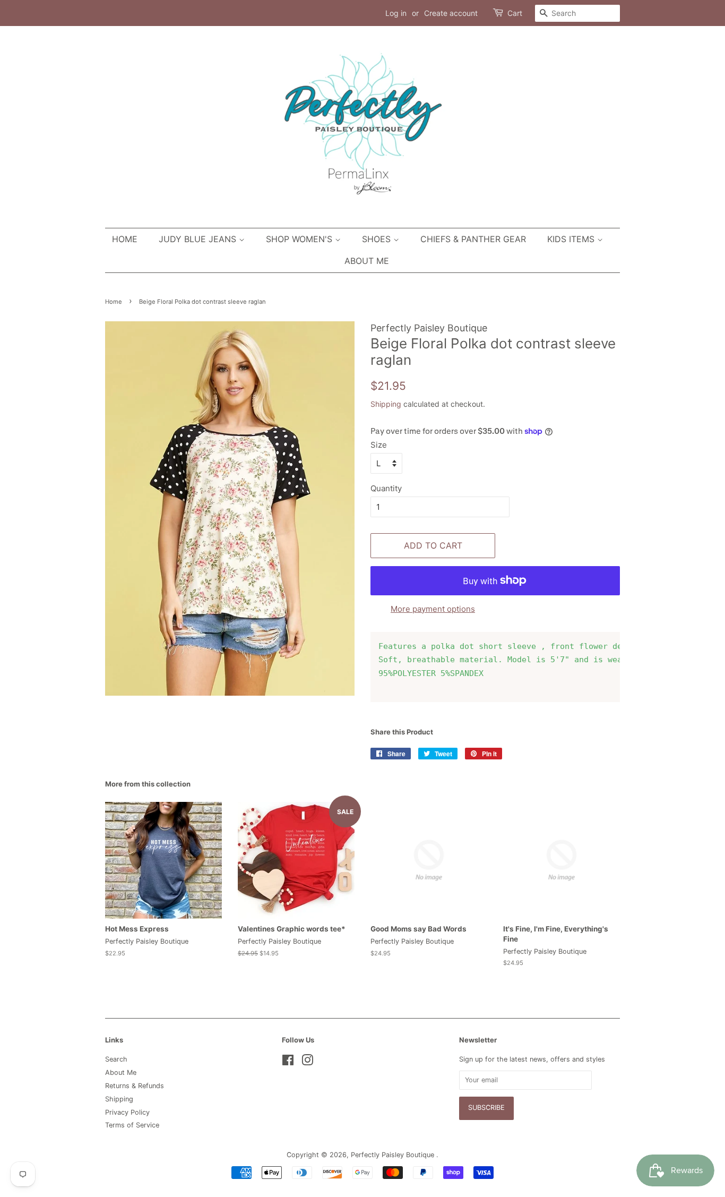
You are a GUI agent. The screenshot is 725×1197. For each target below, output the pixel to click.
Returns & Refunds (134, 1086)
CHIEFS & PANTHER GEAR (473, 239)
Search (116, 1059)
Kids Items (572, 239)
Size (378, 445)
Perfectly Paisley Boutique (393, 1155)
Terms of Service (132, 1125)
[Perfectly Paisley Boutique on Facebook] (288, 1062)
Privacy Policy (127, 1112)
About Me (366, 260)
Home (124, 239)
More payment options (433, 609)
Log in (396, 13)
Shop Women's (300, 239)
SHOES (377, 239)
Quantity (386, 488)
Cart (514, 13)
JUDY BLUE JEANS (199, 239)
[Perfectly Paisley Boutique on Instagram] (307, 1062)
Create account (451, 13)
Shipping (385, 403)
